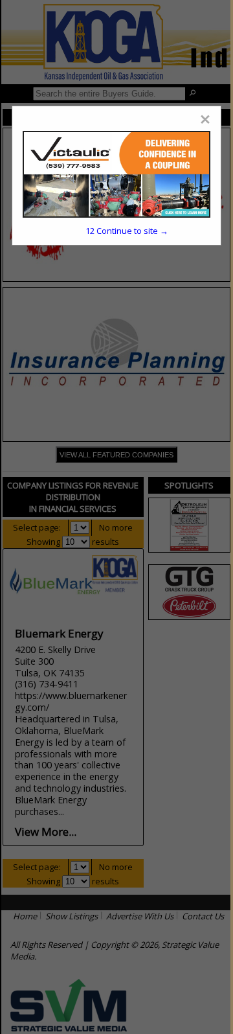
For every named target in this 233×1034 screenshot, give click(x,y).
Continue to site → (126, 230)
